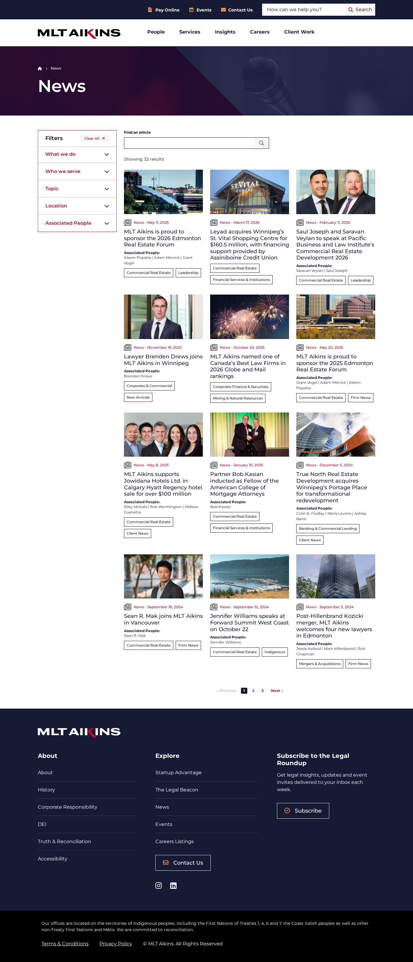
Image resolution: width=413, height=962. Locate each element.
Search (261, 143)
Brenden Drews (138, 376)
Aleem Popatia (137, 257)
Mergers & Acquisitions (319, 663)
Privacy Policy (115, 944)
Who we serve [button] (62, 171)
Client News (137, 533)
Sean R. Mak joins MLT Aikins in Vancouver (163, 619)
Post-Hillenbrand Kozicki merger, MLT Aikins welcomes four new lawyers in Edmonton (334, 626)
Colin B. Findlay (310, 513)
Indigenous (275, 652)
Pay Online (167, 10)
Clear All (91, 138)
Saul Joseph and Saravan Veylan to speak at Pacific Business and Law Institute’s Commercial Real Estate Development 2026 (335, 244)
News (162, 807)
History (46, 790)
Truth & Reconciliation (64, 841)
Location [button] (56, 206)
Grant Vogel (306, 382)
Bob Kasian (220, 506)
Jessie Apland (308, 648)
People (156, 32)
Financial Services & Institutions (241, 279)
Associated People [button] (68, 223)
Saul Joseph (337, 270)
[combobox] (303, 10)
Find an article (137, 132)
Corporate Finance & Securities (240, 386)
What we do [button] (60, 154)
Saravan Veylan (309, 270)
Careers (260, 32)
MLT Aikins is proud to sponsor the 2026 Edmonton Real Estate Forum (162, 238)
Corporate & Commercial (149, 385)
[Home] (40, 68)
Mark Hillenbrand (339, 648)
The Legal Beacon (176, 790)
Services (189, 32)
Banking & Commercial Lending (328, 528)
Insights (225, 32)
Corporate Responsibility (67, 807)
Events (204, 10)
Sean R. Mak (135, 635)
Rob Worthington (166, 506)
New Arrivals (138, 397)
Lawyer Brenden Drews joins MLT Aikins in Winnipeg (163, 360)
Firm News (361, 397)
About (45, 772)
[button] (253, 691)
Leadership (188, 272)
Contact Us (240, 10)
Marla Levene (339, 513)
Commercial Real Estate (149, 272)
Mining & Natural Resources (238, 398)
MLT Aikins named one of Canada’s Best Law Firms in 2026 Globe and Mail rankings (248, 366)
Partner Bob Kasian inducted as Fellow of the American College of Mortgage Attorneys (244, 484)
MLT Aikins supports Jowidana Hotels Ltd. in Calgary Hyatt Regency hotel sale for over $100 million (163, 484)
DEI (42, 824)
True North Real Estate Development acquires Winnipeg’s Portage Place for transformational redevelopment (331, 487)
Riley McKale (135, 506)
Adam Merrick (167, 257)
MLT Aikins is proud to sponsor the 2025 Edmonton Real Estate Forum (334, 363)
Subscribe (308, 810)
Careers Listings (174, 841)
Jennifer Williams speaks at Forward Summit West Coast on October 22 (249, 622)
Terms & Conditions (65, 944)
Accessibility (52, 859)
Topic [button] (52, 188)
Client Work (299, 32)
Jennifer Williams (225, 642)
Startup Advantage (178, 772)
